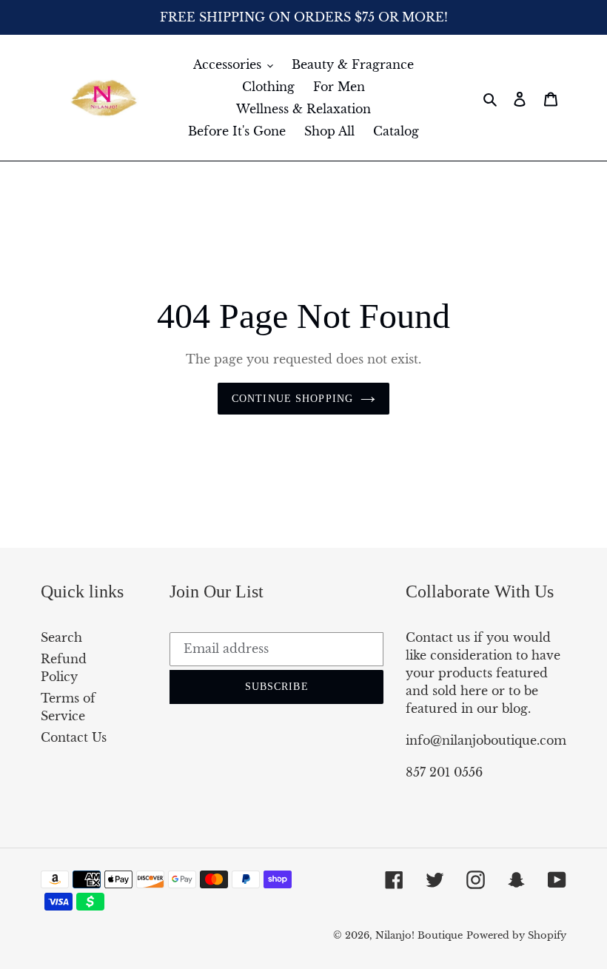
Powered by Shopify (516, 935)
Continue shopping (292, 398)
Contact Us (74, 737)
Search (61, 637)
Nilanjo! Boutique (419, 935)
